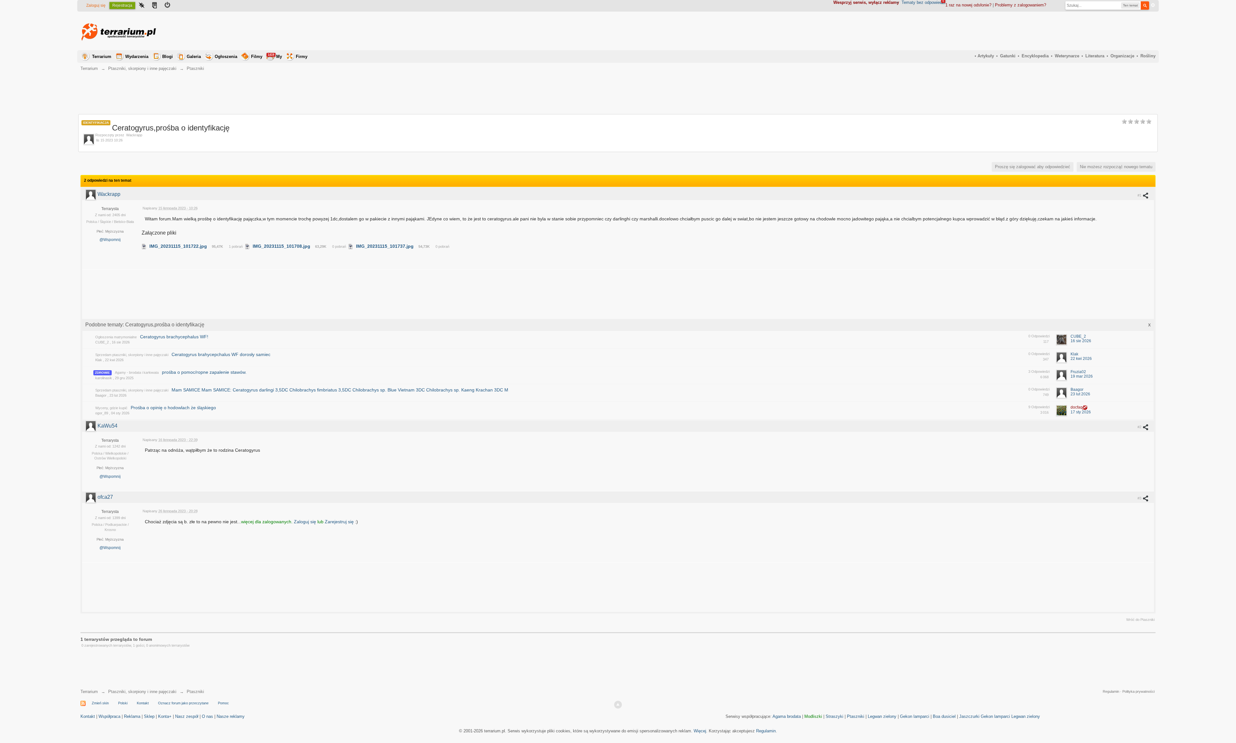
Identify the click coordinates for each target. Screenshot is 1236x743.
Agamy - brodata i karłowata (137, 372)
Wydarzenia (136, 56)
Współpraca (109, 716)
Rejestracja (122, 5)
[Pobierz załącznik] (144, 246)
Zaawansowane (1153, 5)
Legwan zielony (882, 716)
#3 (1140, 498)
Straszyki (834, 716)
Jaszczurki (969, 716)
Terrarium (101, 56)
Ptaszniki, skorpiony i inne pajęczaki (142, 691)
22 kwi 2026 (1081, 358)
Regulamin (1111, 691)
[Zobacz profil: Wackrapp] (91, 194)
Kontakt (143, 703)
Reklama (132, 716)
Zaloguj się (96, 5)
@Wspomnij (110, 239)
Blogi (167, 56)
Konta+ (165, 716)
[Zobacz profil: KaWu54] (91, 426)
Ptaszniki (195, 691)
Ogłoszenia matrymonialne (116, 337)
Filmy (256, 56)
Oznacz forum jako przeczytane (183, 703)
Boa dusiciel (944, 716)
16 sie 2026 (1081, 341)
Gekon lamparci (914, 716)
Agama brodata (786, 716)
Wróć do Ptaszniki (1140, 620)
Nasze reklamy (231, 716)
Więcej (700, 731)
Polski (122, 703)
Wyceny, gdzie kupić (111, 408)
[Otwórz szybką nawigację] (141, 5)
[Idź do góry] (618, 705)
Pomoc (223, 703)
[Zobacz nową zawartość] (154, 5)
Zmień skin (100, 703)
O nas (207, 716)
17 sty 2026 (1081, 412)
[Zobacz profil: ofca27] (91, 497)
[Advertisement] (1038, 30)
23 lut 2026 (1080, 394)
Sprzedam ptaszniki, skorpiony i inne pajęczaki (131, 355)
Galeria (194, 56)
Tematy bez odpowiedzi (923, 2)
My (275, 56)
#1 (1140, 195)
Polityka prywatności (1138, 691)
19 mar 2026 (1082, 376)
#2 (1140, 427)
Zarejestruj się (340, 521)
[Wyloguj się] (167, 5)
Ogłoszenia (226, 56)
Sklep (149, 716)
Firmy (301, 56)
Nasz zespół (186, 716)
